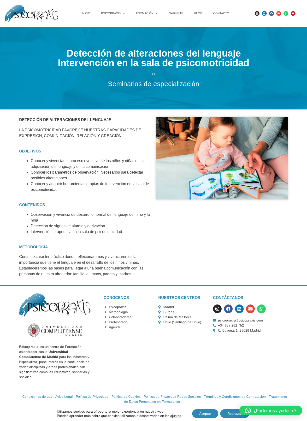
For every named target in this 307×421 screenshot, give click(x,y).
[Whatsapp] (285, 13)
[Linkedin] (264, 13)
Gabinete (176, 13)
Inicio (86, 13)
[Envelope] (278, 13)
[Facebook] (271, 13)
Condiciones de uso (37, 396)
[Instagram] (257, 13)
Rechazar (234, 413)
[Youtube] (293, 13)
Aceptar (205, 413)
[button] (270, 410)
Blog (198, 13)
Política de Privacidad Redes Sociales (172, 396)
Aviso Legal (64, 396)
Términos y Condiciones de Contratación (235, 396)
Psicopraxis (111, 13)
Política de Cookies (126, 396)
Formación (145, 13)
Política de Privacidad (92, 396)
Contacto (221, 13)
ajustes (175, 416)
